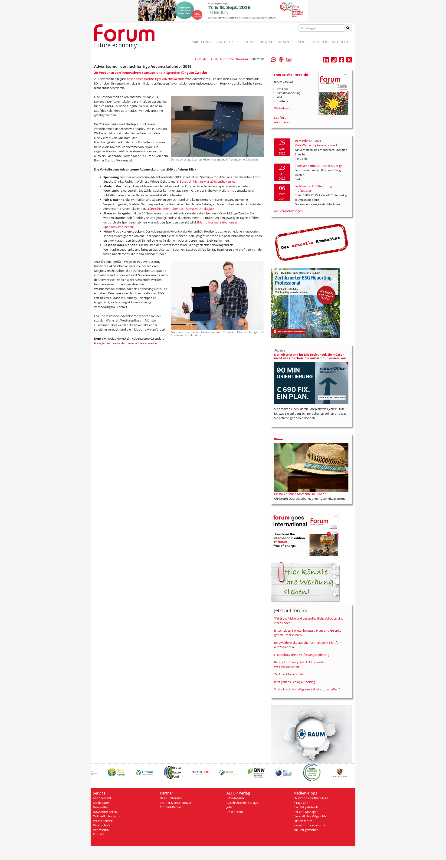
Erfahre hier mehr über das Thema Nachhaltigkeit (180, 209)
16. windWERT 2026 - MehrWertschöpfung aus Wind (316, 142)
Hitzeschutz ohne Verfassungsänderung (301, 655)
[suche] (348, 28)
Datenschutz (101, 825)
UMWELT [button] (266, 42)
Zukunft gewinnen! (306, 830)
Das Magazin (235, 798)
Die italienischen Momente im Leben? (300, 494)
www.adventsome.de (142, 343)
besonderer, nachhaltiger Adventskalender (156, 79)
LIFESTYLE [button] (284, 42)
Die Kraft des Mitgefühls (309, 816)
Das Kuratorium (171, 798)
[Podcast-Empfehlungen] (281, 59)
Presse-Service (103, 821)
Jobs (229, 807)
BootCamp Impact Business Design (319, 166)
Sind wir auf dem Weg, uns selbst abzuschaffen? (307, 689)
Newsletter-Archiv (105, 812)
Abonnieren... (283, 122)
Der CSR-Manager (305, 812)
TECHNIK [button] (248, 42)
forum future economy (309, 825)
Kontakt (98, 834)
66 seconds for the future (310, 798)
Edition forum (302, 821)
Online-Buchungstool (107, 816)
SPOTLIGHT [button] (340, 42)
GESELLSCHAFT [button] (226, 42)
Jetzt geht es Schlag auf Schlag (294, 682)
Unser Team (234, 812)
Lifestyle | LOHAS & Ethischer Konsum (221, 59)
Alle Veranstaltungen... (289, 211)
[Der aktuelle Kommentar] (311, 242)
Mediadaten (101, 803)
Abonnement (102, 798)
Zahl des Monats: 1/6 (288, 674)
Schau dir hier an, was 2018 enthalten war (208, 181)
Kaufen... (280, 117)
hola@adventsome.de (109, 343)
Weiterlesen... (283, 108)
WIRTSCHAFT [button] (201, 42)
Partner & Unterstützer (175, 803)
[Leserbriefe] (273, 59)
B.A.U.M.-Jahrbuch (305, 807)
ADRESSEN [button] (319, 42)
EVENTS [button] (302, 42)
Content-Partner (171, 807)
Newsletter (100, 807)
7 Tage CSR (300, 803)
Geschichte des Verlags (242, 803)
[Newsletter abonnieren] (289, 59)
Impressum (101, 830)
